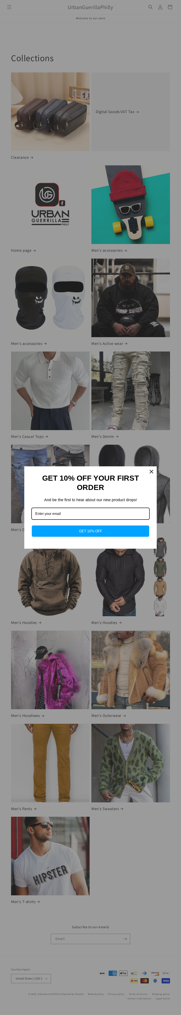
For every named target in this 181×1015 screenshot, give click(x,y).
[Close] (151, 471)
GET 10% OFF (90, 531)
